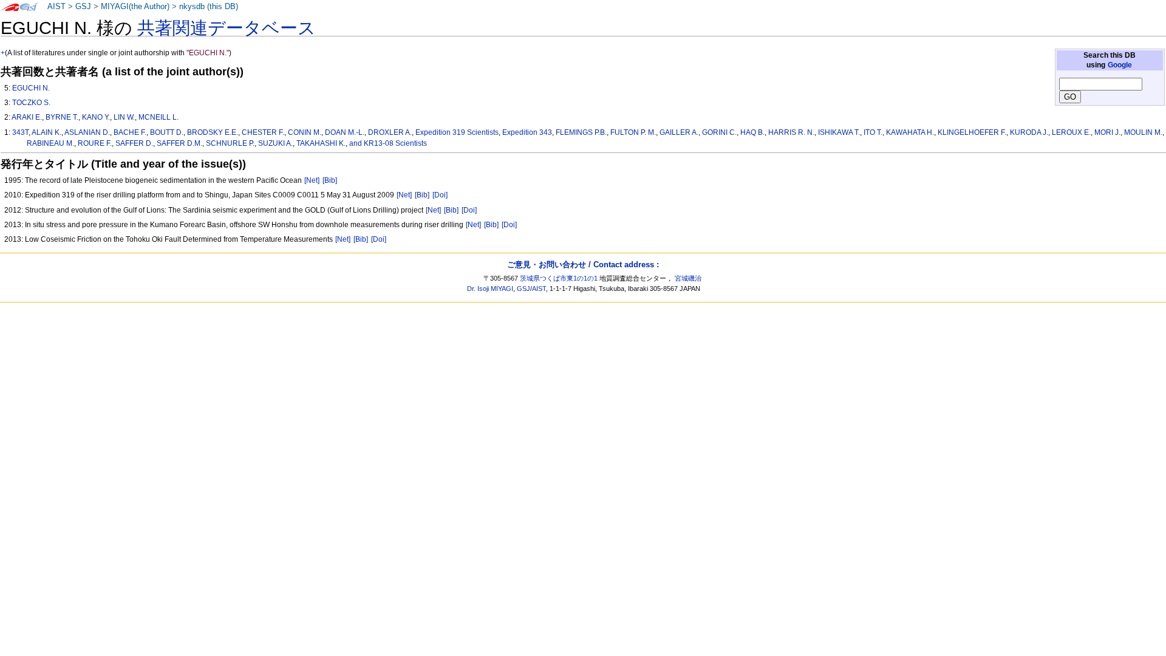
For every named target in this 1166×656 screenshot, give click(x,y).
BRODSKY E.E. (212, 132)
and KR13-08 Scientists (388, 143)
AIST (56, 6)
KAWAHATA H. (910, 132)
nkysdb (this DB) (208, 6)
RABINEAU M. (50, 143)
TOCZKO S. (31, 102)
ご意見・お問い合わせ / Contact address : (583, 264)
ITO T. (873, 132)
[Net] (311, 180)
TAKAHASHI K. (321, 143)
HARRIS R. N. (791, 132)
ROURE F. (95, 143)
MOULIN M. (1143, 132)
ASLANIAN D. (87, 132)
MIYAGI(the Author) (135, 6)
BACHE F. (130, 132)
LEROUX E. (1071, 132)
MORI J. (1107, 132)
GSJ (83, 6)
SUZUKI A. (275, 143)
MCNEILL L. (158, 117)
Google (1120, 65)
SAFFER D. (134, 143)
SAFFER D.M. (179, 143)
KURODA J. (1029, 132)
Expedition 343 (527, 132)
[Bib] (329, 180)
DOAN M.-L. (344, 132)
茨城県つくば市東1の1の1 (559, 278)
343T (20, 132)
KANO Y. (96, 117)
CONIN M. (304, 132)
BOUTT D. (166, 132)
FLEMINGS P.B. (581, 132)
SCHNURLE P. (230, 143)
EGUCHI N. (31, 88)
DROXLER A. (390, 132)
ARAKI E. (27, 117)
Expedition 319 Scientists (457, 132)
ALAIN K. (46, 132)
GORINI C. (719, 132)
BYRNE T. (62, 117)
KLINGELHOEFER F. (972, 132)
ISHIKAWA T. (839, 132)
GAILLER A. (679, 132)
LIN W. (124, 117)
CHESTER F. (263, 132)
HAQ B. (752, 132)
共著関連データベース (226, 28)
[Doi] (440, 195)
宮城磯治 (688, 278)
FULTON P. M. (633, 132)
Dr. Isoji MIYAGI (490, 288)
